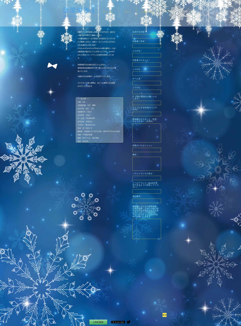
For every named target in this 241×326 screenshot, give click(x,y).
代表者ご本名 (138, 41)
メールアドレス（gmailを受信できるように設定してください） (145, 185)
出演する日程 (138, 32)
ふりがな (136, 51)
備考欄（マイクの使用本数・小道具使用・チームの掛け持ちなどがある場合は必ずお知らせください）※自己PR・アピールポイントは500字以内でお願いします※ (145, 211)
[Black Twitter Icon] (128, 322)
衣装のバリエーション (142, 146)
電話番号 (136, 196)
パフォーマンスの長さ (142, 174)
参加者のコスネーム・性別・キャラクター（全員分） (145, 120)
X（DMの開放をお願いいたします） (144, 98)
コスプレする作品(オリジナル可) (144, 109)
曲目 (134, 155)
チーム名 (136, 79)
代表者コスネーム (140, 60)
